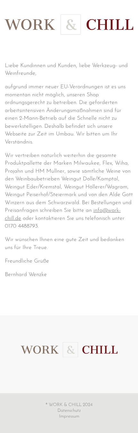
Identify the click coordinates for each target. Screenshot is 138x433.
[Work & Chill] (69, 24)
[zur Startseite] (69, 349)
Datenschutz (69, 410)
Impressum (69, 416)
